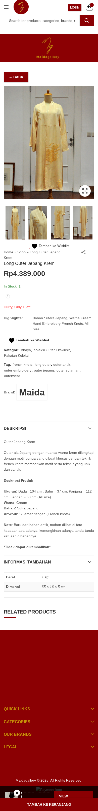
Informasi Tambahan (27, 562)
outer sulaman (68, 370)
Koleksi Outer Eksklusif (51, 350)
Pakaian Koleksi (16, 355)
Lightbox (85, 191)
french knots (22, 364)
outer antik (61, 364)
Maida (32, 392)
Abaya (26, 350)
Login (74, 7)
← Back (16, 77)
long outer (43, 364)
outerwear (12, 376)
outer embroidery (17, 370)
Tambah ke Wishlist (53, 246)
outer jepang (44, 370)
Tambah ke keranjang (49, 804)
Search (87, 20)
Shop (21, 252)
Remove (17, 793)
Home (8, 252)
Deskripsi (15, 428)
